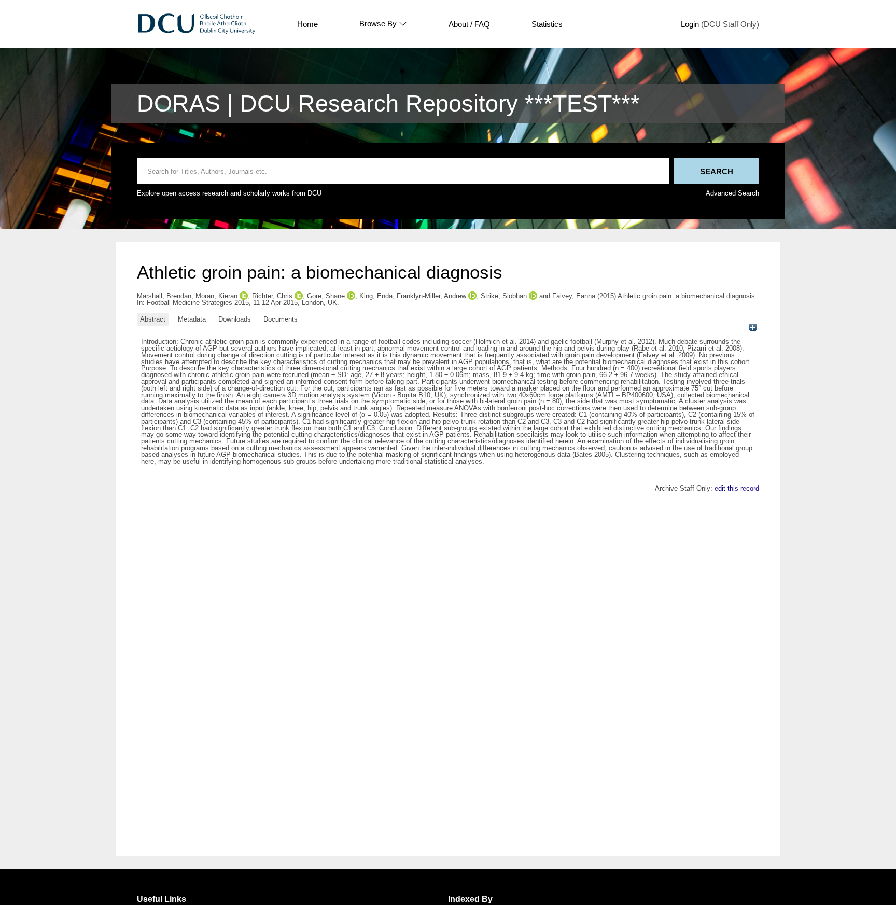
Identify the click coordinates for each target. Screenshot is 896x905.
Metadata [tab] (192, 319)
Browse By (378, 24)
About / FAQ (469, 24)
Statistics (547, 24)
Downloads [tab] (234, 319)
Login (690, 24)
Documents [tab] (280, 319)
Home (307, 24)
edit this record (737, 488)
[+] (753, 327)
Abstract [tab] (152, 319)
